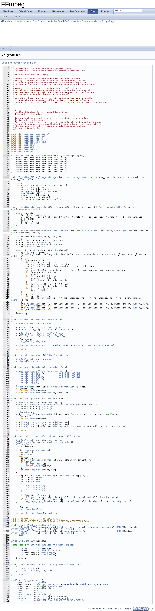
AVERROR (34, 391)
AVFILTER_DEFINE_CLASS (24, 541)
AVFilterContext (49, 319)
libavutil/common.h (34, 136)
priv (48, 323)
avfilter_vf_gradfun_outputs (58, 564)
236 (6, 545)
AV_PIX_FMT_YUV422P (32, 377)
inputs (21, 596)
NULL (21, 535)
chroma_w (25, 422)
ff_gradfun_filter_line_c (31, 177)
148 (6, 367)
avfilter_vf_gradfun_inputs (57, 545)
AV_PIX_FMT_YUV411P (69, 377)
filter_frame (32, 436)
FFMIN (29, 495)
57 (6, 177)
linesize (69, 476)
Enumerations (74, 21)
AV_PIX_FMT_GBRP (30, 381)
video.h (27, 152)
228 (6, 525)
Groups (105, 21)
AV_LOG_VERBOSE (39, 345)
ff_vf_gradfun (30, 580)
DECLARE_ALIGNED (20, 156)
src (84, 177)
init (36, 319)
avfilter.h (29, 144)
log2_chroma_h (45, 408)
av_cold (24, 319)
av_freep (21, 361)
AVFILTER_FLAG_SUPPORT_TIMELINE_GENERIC (60, 600)
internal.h (29, 150)
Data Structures (11, 21)
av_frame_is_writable (33, 450)
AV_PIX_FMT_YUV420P (69, 373)
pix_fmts (60, 371)
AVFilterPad (33, 545)
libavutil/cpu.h (32, 138)
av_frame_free (34, 464)
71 (6, 207)
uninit (39, 355)
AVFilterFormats (25, 387)
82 (6, 231)
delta (29, 189)
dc (109, 177)
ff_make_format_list (62, 387)
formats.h (28, 146)
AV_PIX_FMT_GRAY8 (30, 375)
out (29, 444)
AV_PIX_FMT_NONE (30, 383)
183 (6, 436)
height (122, 231)
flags (20, 600)
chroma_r (25, 426)
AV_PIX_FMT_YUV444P (69, 375)
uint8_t (52, 177)
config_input (32, 399)
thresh (41, 246)
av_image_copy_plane (37, 501)
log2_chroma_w (45, 406)
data (48, 476)
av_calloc (32, 414)
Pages (112, 21)
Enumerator (87, 21)
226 (6, 521)
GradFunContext (42, 231)
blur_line (32, 254)
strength (55, 327)
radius (23, 329)
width (121, 177)
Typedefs (62, 21)
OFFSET (120, 527)
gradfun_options (47, 525)
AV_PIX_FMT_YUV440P (32, 379)
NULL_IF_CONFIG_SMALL (49, 584)
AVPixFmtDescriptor (34, 404)
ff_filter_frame (34, 513)
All (1, 21)
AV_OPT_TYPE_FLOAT (21, 529)
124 (6, 319)
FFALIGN (37, 237)
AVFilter (16, 580)
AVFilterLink (47, 399)
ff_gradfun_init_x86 (32, 341)
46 (6, 156)
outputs (65, 442)
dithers (27, 179)
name (24, 549)
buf (76, 207)
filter (29, 231)
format (93, 404)
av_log (19, 345)
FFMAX (29, 193)
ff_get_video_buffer (39, 460)
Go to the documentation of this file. (19, 63)
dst (52, 402)
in (79, 436)
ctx (55, 231)
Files (35, 21)
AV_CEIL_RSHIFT (41, 422)
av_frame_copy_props (32, 470)
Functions (43, 21)
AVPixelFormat (46, 371)
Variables (52, 21)
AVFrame (71, 436)
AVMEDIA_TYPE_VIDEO (51, 551)
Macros (97, 21)
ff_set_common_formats (37, 393)
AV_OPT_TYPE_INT (20, 533)
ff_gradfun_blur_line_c (30, 207)
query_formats (32, 367)
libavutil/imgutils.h (35, 134)
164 (6, 399)
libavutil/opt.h (32, 140)
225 (6, 519)
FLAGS (69, 529)
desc (50, 404)
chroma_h (25, 424)
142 (6, 355)
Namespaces (26, 21)
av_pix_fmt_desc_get (67, 404)
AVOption (32, 525)
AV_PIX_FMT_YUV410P (32, 373)
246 (6, 564)
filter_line (43, 298)
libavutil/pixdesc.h (34, 142)
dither (67, 156)
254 (6, 580)
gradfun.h (28, 148)
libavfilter (5, 48)
